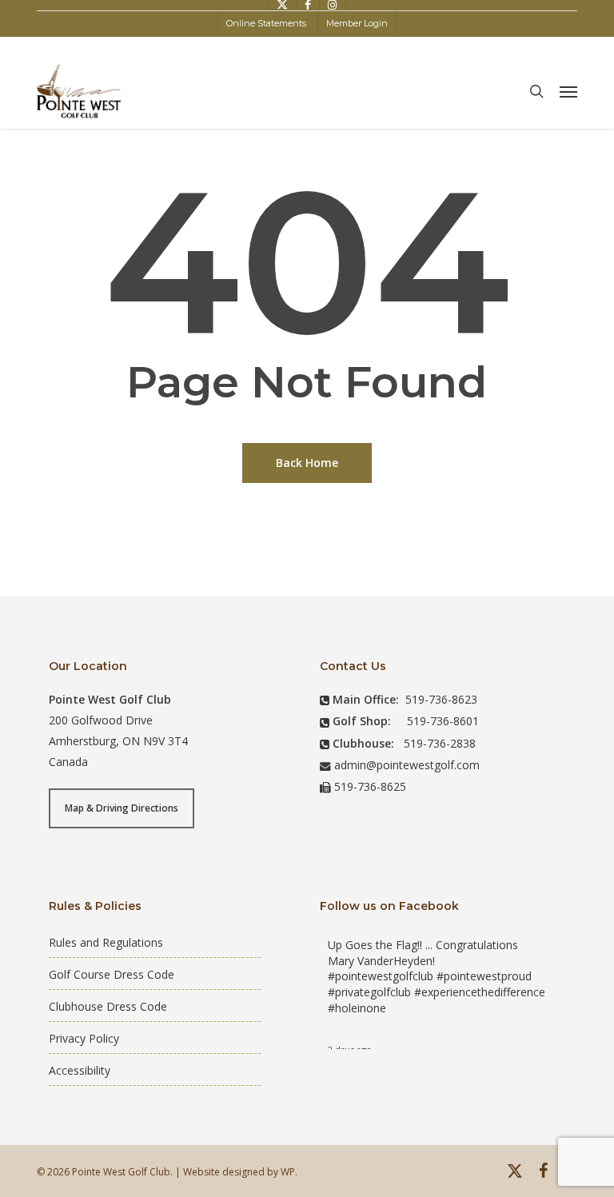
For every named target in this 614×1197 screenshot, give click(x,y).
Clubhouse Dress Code (108, 1006)
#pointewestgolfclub (380, 976)
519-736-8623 (441, 699)
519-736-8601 (443, 720)
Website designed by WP (239, 1172)
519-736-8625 (370, 786)
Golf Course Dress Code (111, 974)
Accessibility (79, 1070)
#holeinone (357, 1007)
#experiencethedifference (479, 991)
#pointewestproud (484, 976)
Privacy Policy (84, 1038)
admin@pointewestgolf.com (407, 764)
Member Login (357, 23)
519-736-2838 (440, 743)
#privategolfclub (369, 991)
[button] (568, 91)
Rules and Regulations (106, 942)
